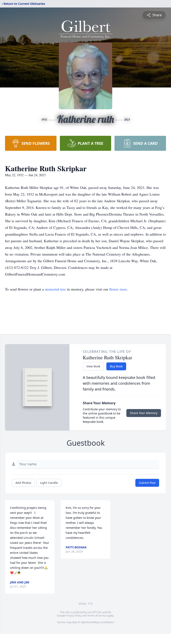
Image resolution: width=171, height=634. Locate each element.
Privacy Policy (74, 615)
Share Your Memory (143, 413)
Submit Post (147, 483)
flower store (118, 289)
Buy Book (116, 366)
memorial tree (55, 289)
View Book (93, 366)
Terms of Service (97, 615)
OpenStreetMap (90, 622)
